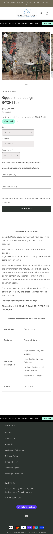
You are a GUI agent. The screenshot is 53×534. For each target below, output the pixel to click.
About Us (9, 444)
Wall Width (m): (9, 174)
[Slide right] (32, 85)
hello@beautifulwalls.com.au (19, 492)
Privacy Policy (11, 456)
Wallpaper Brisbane (14, 473)
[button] (5, 13)
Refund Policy (11, 462)
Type (4, 127)
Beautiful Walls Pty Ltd (22, 532)
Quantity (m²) (7, 150)
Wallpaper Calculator (14, 450)
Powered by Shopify (38, 532)
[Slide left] (21, 85)
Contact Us (10, 438)
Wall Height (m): (9, 186)
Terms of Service (13, 468)
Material (5, 139)
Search (8, 432)
